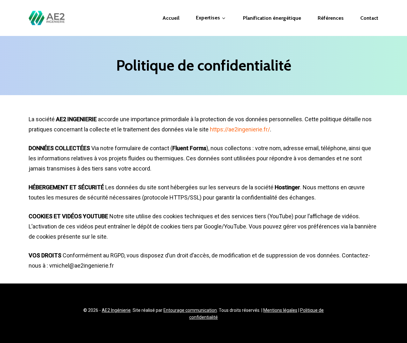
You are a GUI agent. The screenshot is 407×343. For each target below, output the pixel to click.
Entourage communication (190, 310)
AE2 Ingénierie (116, 310)
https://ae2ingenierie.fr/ (240, 129)
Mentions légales (280, 310)
